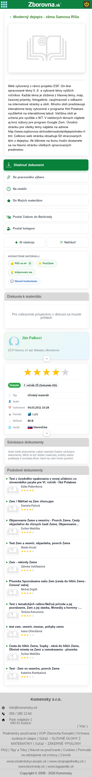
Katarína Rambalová (33, 672)
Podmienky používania (19, 733)
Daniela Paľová (30, 505)
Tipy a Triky (18, 750)
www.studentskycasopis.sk (27, 761)
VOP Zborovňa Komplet (56, 733)
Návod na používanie (45, 750)
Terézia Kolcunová (32, 612)
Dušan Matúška (30, 528)
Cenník (65, 755)
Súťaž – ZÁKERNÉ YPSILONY (58, 743)
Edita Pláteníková (31, 486)
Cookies (69, 750)
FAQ (4, 750)
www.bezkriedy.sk (31, 766)
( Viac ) (82, 726)
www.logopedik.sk (61, 766)
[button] (46, 359)
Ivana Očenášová (31, 631)
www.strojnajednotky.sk (66, 761)
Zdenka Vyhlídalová (33, 566)
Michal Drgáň (29, 589)
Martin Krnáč (28, 547)
